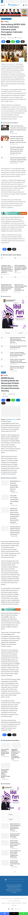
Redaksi (4, 37)
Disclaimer (14, 905)
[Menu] (26, 5)
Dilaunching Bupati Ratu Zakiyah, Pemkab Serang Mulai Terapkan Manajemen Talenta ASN (21, 268)
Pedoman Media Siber (16, 903)
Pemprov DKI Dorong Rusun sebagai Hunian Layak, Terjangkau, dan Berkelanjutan (18, 361)
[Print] (22, 41)
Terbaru (20, 333)
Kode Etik (24, 903)
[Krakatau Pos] (14, 5)
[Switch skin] (4, 5)
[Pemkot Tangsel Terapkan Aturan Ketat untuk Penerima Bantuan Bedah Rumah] (5, 354)
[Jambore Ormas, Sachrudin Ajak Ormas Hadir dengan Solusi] (5, 368)
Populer (7, 333)
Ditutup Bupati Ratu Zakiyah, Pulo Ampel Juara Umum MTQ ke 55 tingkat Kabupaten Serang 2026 (7, 287)
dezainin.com (17, 900)
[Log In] (23, 5)
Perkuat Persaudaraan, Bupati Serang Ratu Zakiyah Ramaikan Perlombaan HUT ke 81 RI (18, 159)
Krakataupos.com (18, 898)
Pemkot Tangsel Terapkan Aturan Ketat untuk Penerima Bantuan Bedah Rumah (17, 354)
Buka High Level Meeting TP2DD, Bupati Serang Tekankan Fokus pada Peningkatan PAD (21, 287)
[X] (8, 41)
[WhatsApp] (13, 41)
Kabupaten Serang (6, 18)
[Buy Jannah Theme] (14, 12)
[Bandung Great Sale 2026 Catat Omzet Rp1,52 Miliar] (5, 348)
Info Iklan (8, 903)
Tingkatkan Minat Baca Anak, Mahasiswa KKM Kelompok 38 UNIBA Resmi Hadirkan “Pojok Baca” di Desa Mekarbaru (7, 269)
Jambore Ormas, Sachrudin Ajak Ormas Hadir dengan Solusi (17, 368)
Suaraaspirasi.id (10, 64)
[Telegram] (18, 41)
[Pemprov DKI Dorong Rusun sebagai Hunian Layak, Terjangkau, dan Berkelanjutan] (5, 361)
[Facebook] (3, 41)
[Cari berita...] (2, 5)
